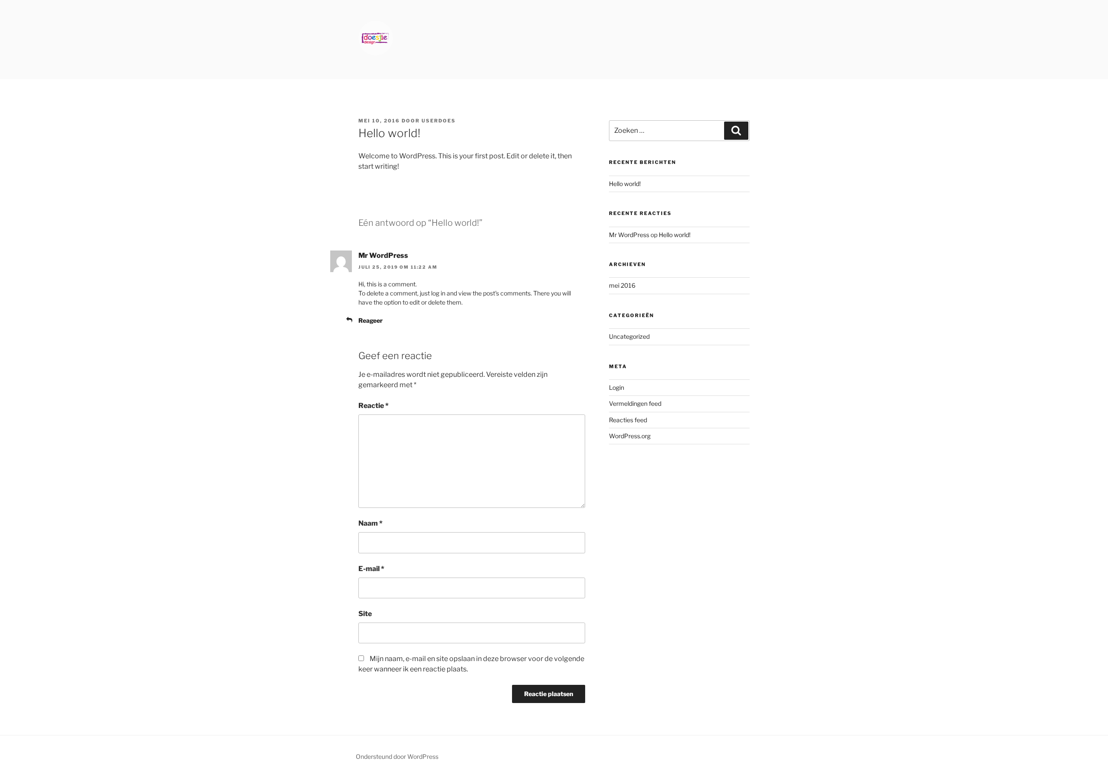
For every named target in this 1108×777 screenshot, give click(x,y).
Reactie (373, 405)
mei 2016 (622, 285)
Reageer (370, 320)
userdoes (439, 121)
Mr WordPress (383, 255)
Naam (370, 523)
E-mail (371, 569)
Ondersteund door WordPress (397, 756)
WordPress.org (630, 436)
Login (616, 387)
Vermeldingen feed (635, 403)
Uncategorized (629, 336)
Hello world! (625, 183)
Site (365, 614)
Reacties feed (628, 420)
